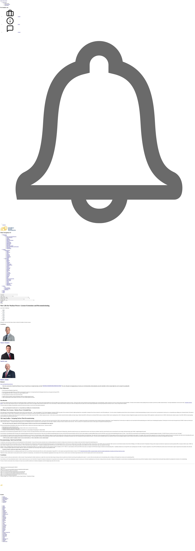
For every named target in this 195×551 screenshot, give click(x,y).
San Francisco (8, 279)
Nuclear (11, 384)
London (3, 524)
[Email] (3, 318)
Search (3, 292)
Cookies (3, 500)
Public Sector (8, 243)
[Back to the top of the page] (8, 550)
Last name (2, 295)
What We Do (4, 234)
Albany (3, 505)
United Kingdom (7, 4)
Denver (7, 266)
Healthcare (8, 239)
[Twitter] (3, 315)
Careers (3, 291)
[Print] (3, 320)
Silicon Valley (8, 280)
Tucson (7, 281)
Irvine (7, 271)
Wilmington (8, 284)
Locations (4, 249)
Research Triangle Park (10, 278)
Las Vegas (8, 272)
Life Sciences (8, 242)
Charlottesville (4, 512)
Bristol (7, 251)
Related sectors (2, 297)
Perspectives (6, 289)
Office (1, 296)
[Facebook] (3, 313)
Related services (3, 298)
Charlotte (7, 263)
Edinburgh (8, 252)
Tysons (7, 282)
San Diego (4, 533)
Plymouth (8, 255)
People (3, 290)
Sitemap (3, 496)
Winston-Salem (8, 285)
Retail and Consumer (9, 245)
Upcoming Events (7, 288)
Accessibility (4, 501)
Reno (7, 277)
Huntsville (8, 270)
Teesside (7, 257)
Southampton (8, 256)
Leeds (3, 523)
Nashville (8, 274)
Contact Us (4, 502)
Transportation (8, 248)
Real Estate (8, 244)
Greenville (8, 268)
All (4, 286)
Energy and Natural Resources (11, 236)
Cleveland (4, 513)
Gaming (7, 238)
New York (4, 527)
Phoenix (3, 528)
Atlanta (7, 259)
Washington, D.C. (9, 283)
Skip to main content (3, 0)
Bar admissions (2, 300)
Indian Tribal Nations (9, 240)
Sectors (5, 235)
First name (2, 294)
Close (1, 302)
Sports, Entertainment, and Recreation (12, 246)
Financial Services (9, 237)
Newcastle (8, 254)
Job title (1, 299)
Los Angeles (8, 273)
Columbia (8, 265)
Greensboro (8, 267)
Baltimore (8, 260)
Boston (7, 261)
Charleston (8, 262)
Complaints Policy (5, 498)
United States (4, 2)
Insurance (8, 241)
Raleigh (7, 276)
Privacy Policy (4, 499)
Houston (7, 269)
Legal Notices (4, 497)
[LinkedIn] (3, 311)
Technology (8, 247)
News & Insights (7, 287)
